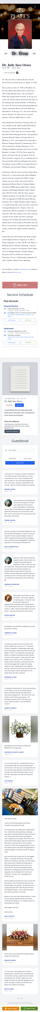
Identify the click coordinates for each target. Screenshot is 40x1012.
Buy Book (19, 405)
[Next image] (36, 802)
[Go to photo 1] (17, 814)
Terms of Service (25, 1004)
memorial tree (24, 269)
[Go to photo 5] (22, 814)
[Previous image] (4, 802)
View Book (9, 405)
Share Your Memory (12, 431)
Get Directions (11, 320)
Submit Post (20, 463)
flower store (17, 272)
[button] (20, 729)
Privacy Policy (14, 1004)
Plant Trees (28, 320)
